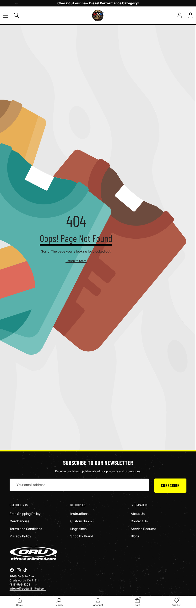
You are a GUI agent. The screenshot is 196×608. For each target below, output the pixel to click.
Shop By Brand (81, 536)
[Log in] (179, 15)
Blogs (135, 536)
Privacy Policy (20, 536)
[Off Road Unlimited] (98, 15)
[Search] (16, 15)
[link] (76, 261)
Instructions (79, 514)
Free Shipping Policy (25, 514)
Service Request (143, 529)
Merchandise (19, 521)
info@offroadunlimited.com (28, 588)
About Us (138, 514)
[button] (190, 15)
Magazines (78, 529)
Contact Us (139, 521)
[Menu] (5, 15)
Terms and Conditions (26, 529)
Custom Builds (81, 521)
